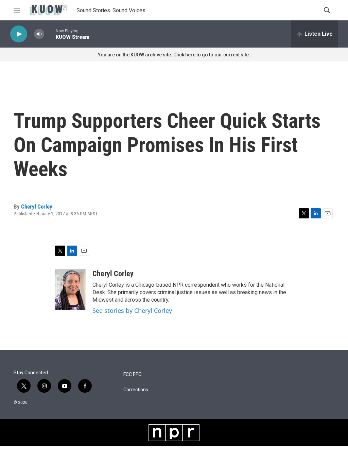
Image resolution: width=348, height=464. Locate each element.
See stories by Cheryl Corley (132, 310)
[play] (18, 34)
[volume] (39, 34)
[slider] (50, 33)
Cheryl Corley (36, 206)
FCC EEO (132, 374)
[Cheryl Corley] (70, 289)
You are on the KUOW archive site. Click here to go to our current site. (174, 54)
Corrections (135, 389)
